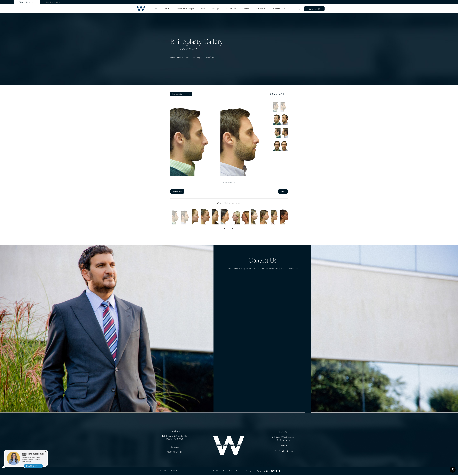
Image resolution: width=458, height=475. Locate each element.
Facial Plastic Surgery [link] (185, 8)
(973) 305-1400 (247, 268)
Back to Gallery (279, 94)
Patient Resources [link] (281, 8)
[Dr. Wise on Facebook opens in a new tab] (279, 451)
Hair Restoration (52, 2)
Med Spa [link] (215, 8)
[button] (189, 94)
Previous (177, 191)
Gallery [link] (245, 8)
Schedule (313, 9)
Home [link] (154, 8)
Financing (239, 471)
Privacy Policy (228, 471)
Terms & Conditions (214, 471)
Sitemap (248, 471)
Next (283, 191)
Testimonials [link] (260, 8)
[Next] (233, 229)
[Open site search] (298, 8)
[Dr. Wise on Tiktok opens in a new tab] (287, 451)
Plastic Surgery (26, 2)
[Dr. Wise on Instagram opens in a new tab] (275, 451)
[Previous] (225, 229)
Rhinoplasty (229, 182)
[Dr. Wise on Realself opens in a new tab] (291, 451)
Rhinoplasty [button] (177, 94)
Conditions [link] (231, 8)
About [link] (166, 8)
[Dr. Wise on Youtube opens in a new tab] (283, 451)
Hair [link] (203, 8)
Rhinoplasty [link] (209, 57)
